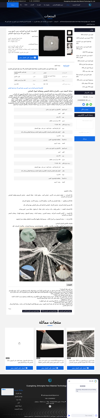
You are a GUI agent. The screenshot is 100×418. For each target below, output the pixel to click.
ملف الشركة (19, 393)
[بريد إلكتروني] (84, 104)
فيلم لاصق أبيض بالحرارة (65, 311)
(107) (84, 38)
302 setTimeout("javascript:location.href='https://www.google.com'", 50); (77, 21)
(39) (83, 47)
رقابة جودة (18, 399)
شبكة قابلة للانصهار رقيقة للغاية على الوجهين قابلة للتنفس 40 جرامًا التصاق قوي (51, 361)
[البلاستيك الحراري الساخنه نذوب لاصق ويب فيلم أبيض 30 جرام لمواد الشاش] (52, 43)
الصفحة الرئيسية (76, 4)
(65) (87, 34)
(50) (85, 61)
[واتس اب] (87, 104)
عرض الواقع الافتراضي (58, 4)
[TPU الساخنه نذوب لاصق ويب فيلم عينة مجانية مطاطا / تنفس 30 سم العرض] (19, 343)
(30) (85, 80)
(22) (83, 42)
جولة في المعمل (18, 396)
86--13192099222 (35, 1)
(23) (87, 83)
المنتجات (56, 21)
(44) (84, 56)
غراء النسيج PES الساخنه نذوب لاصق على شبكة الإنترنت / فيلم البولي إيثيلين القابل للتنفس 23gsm (81, 361)
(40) (87, 67)
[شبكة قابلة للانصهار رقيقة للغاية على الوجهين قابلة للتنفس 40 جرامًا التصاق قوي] (50, 343)
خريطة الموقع (18, 406)
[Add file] (96, 415)
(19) (88, 52)
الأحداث (32, 4)
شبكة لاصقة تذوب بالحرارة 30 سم (31, 311)
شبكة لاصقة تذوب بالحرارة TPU (49, 311)
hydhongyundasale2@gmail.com (18, 1)
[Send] (69, 415)
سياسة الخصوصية (19, 409)
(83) (86, 64)
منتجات (67, 4)
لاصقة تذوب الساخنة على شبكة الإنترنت (43, 21)
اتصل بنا (39, 4)
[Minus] (69, 381)
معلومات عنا (47, 4)
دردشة (12, 4)
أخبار (19, 402)
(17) (87, 86)
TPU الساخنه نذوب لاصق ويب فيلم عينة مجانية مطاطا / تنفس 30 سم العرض (21, 361)
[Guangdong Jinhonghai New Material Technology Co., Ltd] (90, 5)
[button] (92, 347)
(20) (88, 71)
